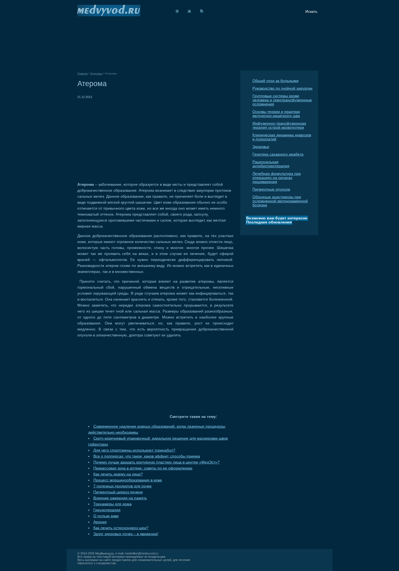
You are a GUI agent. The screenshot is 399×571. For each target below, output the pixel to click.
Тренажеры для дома (112, 504)
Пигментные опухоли (271, 189)
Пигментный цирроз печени (118, 492)
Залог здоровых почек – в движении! (125, 534)
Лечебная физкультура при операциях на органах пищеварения (276, 178)
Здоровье (260, 147)
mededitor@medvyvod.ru (141, 553)
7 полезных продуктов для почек (122, 486)
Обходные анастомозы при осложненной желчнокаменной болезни (280, 201)
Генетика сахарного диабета (277, 154)
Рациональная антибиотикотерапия (270, 164)
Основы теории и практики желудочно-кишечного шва (276, 114)
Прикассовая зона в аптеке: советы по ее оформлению (142, 468)
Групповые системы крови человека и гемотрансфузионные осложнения (282, 100)
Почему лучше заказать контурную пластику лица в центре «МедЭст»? (156, 462)
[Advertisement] (123, 138)
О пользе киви (106, 516)
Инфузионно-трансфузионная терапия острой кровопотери (279, 125)
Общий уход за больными (275, 81)
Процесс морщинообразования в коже (127, 480)
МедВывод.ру (104, 553)
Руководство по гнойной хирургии (282, 88)
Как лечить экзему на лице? (118, 474)
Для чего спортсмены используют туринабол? (134, 450)
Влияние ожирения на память (120, 498)
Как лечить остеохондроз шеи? (120, 528)
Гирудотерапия (107, 510)
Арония (100, 522)
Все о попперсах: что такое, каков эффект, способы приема (146, 456)
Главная (82, 73)
